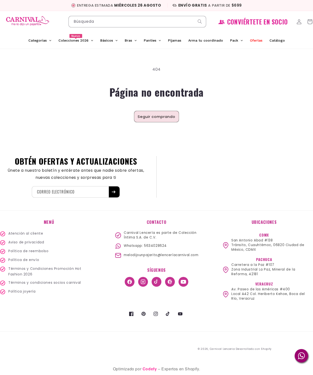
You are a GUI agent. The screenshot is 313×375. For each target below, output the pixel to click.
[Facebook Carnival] (129, 282)
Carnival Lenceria (222, 349)
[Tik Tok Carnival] (156, 282)
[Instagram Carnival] (143, 282)
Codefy (150, 369)
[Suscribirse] (114, 191)
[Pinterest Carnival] (170, 282)
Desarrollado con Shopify (254, 349)
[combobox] (137, 21)
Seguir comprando (156, 116)
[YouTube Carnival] (183, 282)
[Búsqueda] (200, 21)
